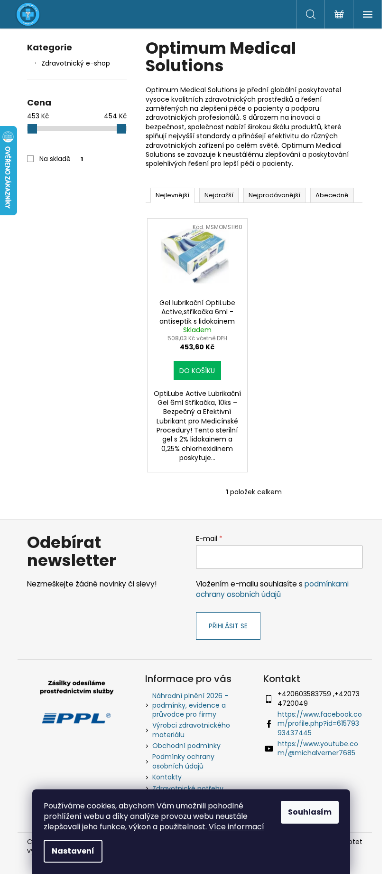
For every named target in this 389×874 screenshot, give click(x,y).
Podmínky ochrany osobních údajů (183, 761)
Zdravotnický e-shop (75, 63)
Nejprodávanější (274, 195)
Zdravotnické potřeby (187, 788)
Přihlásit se (228, 626)
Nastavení (73, 850)
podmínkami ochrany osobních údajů (272, 589)
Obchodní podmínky (186, 745)
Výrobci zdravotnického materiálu (191, 729)
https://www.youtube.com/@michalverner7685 (318, 748)
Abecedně (332, 195)
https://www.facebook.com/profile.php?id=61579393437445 (320, 724)
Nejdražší (218, 195)
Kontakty (167, 777)
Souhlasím (310, 812)
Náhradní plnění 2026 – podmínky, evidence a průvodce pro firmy (190, 705)
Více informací (236, 826)
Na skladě (61, 158)
